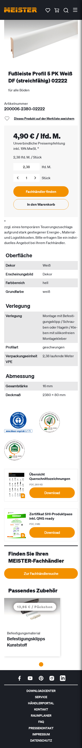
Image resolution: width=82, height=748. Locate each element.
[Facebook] (19, 678)
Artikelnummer (16, 103)
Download (52, 493)
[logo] (20, 10)
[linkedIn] (63, 678)
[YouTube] (30, 678)
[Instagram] (52, 678)
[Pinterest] (41, 678)
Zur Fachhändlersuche (41, 573)
